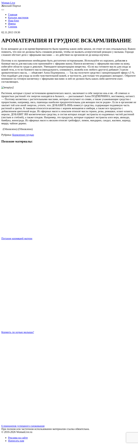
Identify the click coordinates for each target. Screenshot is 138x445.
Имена (12, 23)
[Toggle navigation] (2, 9)
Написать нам (16, 440)
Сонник (12, 26)
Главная (12, 14)
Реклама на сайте (18, 437)
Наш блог (13, 20)
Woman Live (8, 2)
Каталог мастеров (18, 17)
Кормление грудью (23, 134)
